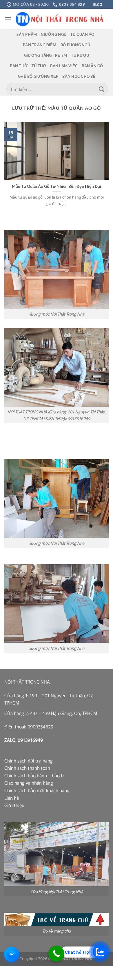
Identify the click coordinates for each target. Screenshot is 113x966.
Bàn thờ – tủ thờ (28, 65)
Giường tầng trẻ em (45, 55)
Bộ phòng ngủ (75, 45)
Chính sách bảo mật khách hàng (37, 790)
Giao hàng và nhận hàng (28, 782)
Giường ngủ (53, 34)
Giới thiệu (14, 805)
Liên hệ (11, 797)
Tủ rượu (80, 55)
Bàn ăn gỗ (92, 65)
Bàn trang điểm (40, 45)
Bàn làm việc (64, 65)
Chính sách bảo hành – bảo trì (34, 775)
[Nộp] (101, 89)
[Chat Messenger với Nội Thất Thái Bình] (11, 954)
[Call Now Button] (56, 954)
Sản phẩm (27, 34)
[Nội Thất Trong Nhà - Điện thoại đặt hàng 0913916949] (60, 19)
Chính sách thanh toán (27, 767)
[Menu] (7, 19)
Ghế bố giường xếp (38, 76)
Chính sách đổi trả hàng (28, 760)
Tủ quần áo (82, 34)
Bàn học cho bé (78, 76)
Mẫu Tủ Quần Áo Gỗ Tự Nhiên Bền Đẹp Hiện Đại (56, 186)
